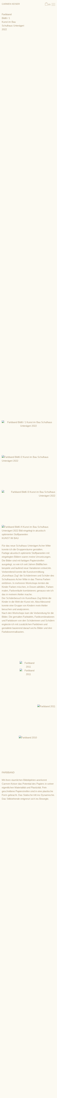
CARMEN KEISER (11, 4)
